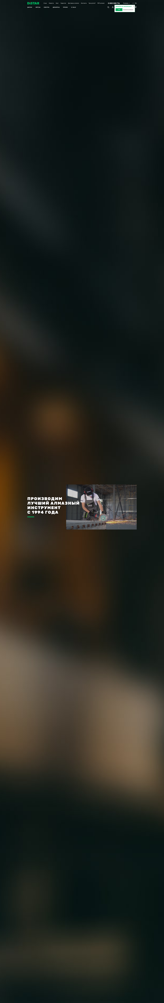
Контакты (84, 3)
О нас (45, 3)
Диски (29, 7)
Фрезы (38, 7)
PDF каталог (101, 3)
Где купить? (92, 3)
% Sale (73, 7)
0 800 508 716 (114, 3)
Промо (65, 7)
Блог (57, 3)
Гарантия (63, 3)
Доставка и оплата (73, 3)
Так (119, 9)
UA (133, 3)
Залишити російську (128, 9)
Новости (51, 3)
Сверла (46, 7)
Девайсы (56, 7)
